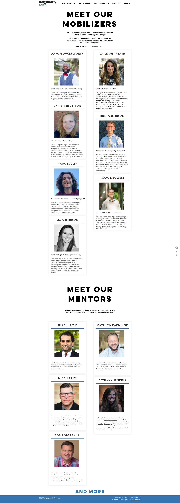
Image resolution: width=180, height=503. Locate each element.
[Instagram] (176, 248)
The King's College (105, 424)
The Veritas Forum (110, 420)
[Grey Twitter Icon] (176, 251)
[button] (68, 3)
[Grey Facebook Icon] (176, 255)
